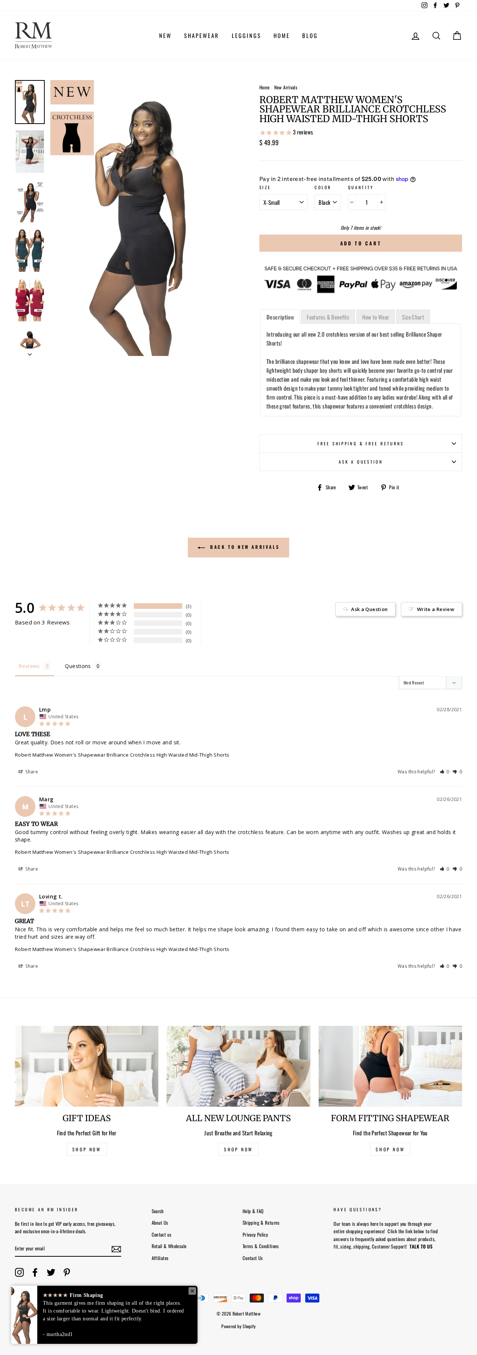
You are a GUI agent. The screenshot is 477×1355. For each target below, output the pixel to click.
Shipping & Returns (261, 1222)
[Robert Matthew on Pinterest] (66, 1272)
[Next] (30, 352)
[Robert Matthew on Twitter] (51, 1272)
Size (265, 187)
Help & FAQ (253, 1211)
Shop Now (390, 1149)
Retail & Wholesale (169, 1246)
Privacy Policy (255, 1234)
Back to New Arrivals (244, 547)
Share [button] (31, 772)
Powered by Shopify (238, 1326)
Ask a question (361, 462)
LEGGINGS (246, 35)
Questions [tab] (78, 665)
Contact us (162, 1234)
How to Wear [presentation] (375, 317)
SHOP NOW (86, 1149)
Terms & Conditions (261, 1246)
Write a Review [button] (435, 609)
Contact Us (253, 1258)
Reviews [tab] (29, 665)
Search (158, 1211)
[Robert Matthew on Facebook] (35, 1272)
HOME (282, 35)
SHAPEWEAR (201, 35)
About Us (160, 1222)
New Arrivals (286, 87)
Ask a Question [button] (369, 609)
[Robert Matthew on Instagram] (19, 1272)
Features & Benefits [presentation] (328, 317)
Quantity (361, 187)
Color (323, 187)
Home (264, 87)
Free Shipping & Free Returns (361, 443)
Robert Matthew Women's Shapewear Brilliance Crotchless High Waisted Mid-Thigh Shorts (122, 754)
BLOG (310, 35)
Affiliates (160, 1258)
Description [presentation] (280, 317)
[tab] (280, 316)
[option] (142, 218)
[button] (444, 772)
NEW (165, 35)
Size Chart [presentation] (413, 317)
